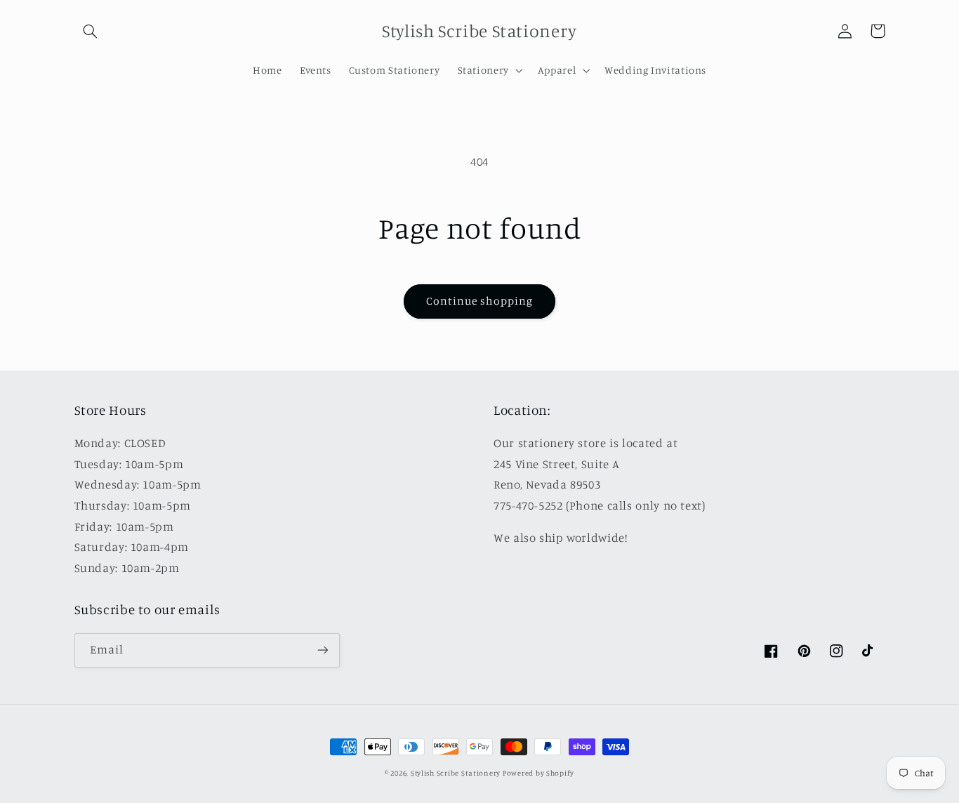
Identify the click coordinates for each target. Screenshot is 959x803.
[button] (90, 31)
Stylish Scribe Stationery (457, 773)
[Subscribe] (322, 650)
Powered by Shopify (538, 773)
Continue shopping (480, 300)
